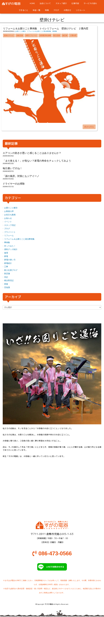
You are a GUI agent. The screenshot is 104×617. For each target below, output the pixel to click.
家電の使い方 (10, 260)
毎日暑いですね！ (12, 168)
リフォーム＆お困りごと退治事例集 (39, 31)
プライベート (10, 232)
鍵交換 (64, 35)
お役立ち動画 (10, 215)
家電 (6, 256)
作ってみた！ (10, 246)
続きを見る (89, 127)
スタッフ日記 (10, 225)
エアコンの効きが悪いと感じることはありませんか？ (32, 153)
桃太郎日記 (9, 280)
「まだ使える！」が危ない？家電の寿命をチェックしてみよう (37, 160)
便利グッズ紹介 (10, 249)
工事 (6, 267)
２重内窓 (73, 35)
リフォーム (9, 236)
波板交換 (19, 35)
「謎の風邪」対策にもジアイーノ (21, 176)
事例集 (54, 31)
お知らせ (8, 218)
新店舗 (7, 274)
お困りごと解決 (20, 31)
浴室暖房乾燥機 (45, 35)
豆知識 (7, 287)
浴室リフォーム (31, 35)
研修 (6, 284)
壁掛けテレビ (9, 35)
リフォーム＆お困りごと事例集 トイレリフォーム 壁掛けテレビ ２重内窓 (45, 28)
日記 (6, 277)
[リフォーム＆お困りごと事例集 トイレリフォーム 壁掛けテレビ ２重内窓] (49, 122)
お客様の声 (9, 211)
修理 (6, 253)
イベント (8, 222)
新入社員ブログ (10, 270)
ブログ (7, 229)
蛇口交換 (56, 35)
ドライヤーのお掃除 (14, 183)
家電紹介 (8, 263)
